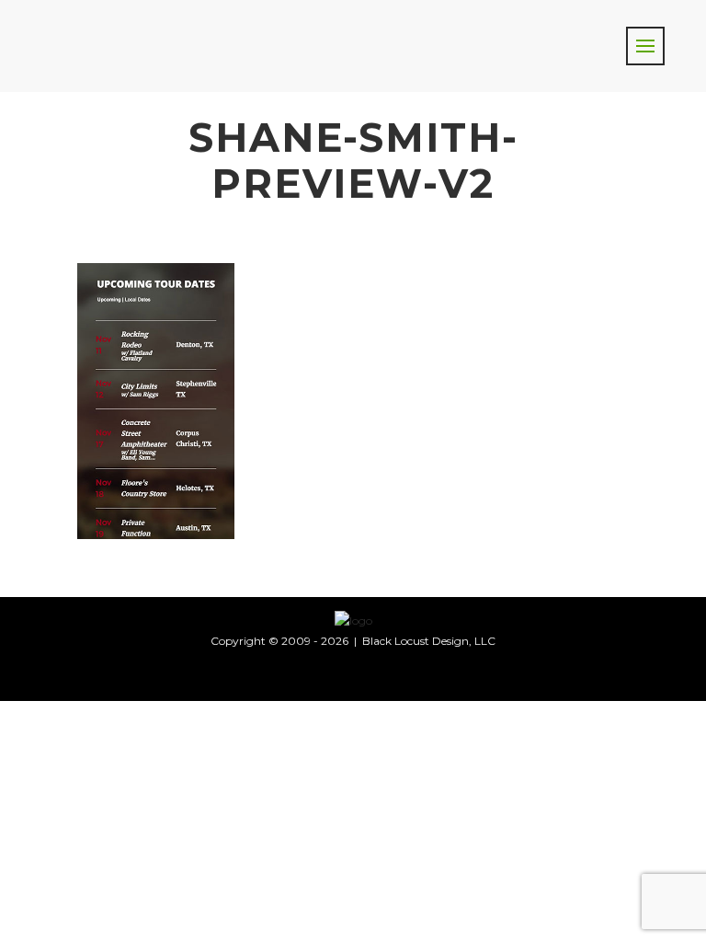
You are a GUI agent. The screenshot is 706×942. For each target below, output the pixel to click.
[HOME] (353, 619)
